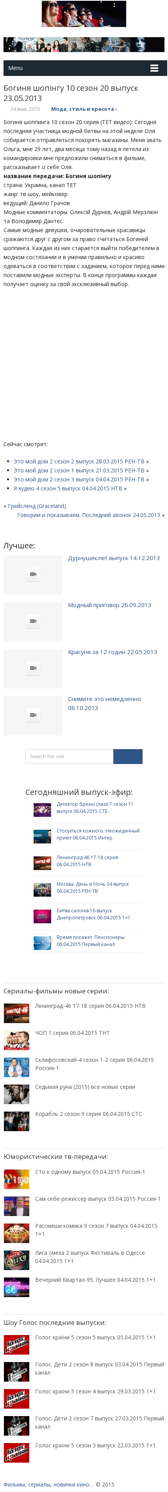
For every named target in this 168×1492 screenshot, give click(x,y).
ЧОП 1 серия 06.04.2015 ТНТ (72, 1032)
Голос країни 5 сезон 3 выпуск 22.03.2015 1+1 (95, 1445)
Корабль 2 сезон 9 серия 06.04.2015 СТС (88, 1113)
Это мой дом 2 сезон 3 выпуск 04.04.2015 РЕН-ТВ (79, 479)
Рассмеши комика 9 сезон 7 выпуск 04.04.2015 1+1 (96, 1230)
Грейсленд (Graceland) (37, 506)
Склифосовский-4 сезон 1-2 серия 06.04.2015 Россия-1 (94, 1064)
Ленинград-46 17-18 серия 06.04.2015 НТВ (87, 861)
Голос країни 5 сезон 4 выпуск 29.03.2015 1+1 (95, 1391)
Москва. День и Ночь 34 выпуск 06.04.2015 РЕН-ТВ (93, 887)
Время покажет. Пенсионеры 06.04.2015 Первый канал (91, 941)
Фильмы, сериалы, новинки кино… (49, 1484)
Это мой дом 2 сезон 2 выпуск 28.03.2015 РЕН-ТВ (79, 461)
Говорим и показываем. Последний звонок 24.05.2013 (88, 515)
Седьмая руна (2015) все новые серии (85, 1086)
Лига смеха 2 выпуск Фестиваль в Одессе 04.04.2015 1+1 (90, 1257)
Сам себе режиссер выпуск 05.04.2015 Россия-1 (98, 1198)
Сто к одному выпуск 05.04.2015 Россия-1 (90, 1171)
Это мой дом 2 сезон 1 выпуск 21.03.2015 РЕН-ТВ (79, 470)
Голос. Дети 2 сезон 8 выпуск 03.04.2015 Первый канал (99, 1368)
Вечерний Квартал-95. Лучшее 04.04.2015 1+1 (95, 1279)
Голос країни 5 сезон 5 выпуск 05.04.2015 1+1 (95, 1337)
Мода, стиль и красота (82, 108)
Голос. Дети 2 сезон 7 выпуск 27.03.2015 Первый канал (99, 1422)
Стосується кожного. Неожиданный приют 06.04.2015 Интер (98, 834)
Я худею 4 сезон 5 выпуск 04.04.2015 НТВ (68, 488)
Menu (15, 68)
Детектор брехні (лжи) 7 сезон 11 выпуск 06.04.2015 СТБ (95, 807)
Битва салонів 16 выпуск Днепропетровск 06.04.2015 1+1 (93, 914)
